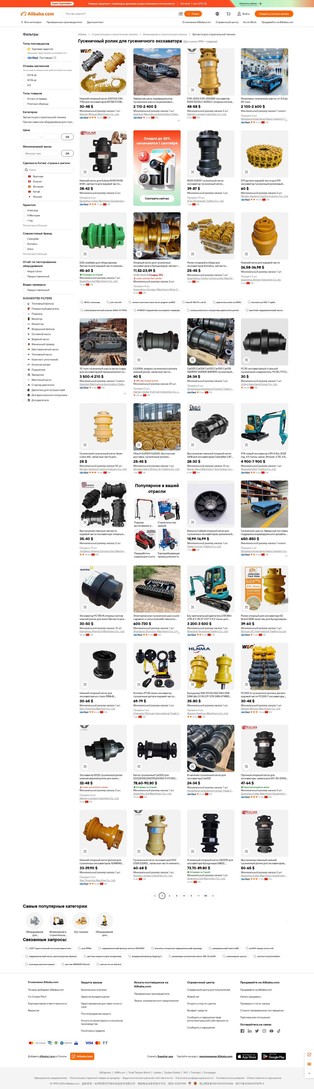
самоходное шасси (236, 956)
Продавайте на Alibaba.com (256, 989)
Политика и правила (93, 1030)
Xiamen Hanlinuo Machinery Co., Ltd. (207, 713)
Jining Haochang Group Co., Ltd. (259, 384)
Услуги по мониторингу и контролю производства (102, 1022)
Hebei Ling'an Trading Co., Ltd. (204, 546)
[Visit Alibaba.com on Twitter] (257, 1031)
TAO (185, 1072)
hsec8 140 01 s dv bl (196, 302)
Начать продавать (250, 996)
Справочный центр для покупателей (208, 989)
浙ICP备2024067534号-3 (250, 1083)
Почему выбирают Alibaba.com (46, 989)
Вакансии (33, 1010)
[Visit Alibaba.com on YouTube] (271, 1031)
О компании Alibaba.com (43, 982)
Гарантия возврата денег (95, 996)
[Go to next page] (213, 895)
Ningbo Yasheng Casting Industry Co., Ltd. (264, 196)
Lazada (157, 1072)
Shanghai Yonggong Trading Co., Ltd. (207, 631)
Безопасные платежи (93, 989)
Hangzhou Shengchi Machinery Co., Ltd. (102, 631)
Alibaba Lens (47, 1056)
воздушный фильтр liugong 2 (147, 956)
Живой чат (193, 996)
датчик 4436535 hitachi (77, 964)
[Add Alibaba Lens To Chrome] (82, 1056)
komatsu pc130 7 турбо (263, 302)
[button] (180, 14)
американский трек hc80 (225, 948)
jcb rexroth (116, 302)
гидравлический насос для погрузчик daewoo (53, 956)
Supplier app (165, 1056)
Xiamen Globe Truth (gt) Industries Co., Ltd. (157, 391)
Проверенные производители (152, 993)
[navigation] (48, 465)
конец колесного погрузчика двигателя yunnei (214, 310)
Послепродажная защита (96, 1013)
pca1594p (86, 948)
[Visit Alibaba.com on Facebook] (242, 1031)
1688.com (119, 1072)
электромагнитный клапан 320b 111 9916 (105, 310)
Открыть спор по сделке (201, 1003)
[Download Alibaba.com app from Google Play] (273, 1056)
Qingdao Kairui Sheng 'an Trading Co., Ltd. (156, 469)
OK (67, 136)
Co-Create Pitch (37, 996)
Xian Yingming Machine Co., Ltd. (97, 708)
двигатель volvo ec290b (228, 302)
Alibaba (82, 34)
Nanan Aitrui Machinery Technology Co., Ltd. (210, 469)
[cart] (229, 14)
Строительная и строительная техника (115, 34)
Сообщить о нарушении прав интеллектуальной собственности (207, 1019)
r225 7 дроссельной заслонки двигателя (50, 948)
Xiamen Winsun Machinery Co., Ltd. (99, 114)
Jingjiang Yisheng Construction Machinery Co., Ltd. (103, 551)
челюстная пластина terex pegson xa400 (153, 302)
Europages (210, 1072)
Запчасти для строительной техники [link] (213, 34)
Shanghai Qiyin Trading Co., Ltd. (258, 469)
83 (205, 895)
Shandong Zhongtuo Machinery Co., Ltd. (156, 631)
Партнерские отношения (255, 1017)
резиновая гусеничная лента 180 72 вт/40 (194, 956)
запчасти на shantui (110, 964)
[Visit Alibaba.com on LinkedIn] (249, 1031)
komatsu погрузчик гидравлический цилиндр (178, 948)
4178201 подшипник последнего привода (158, 310)
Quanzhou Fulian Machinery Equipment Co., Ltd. (103, 200)
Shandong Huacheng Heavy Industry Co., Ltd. (264, 118)
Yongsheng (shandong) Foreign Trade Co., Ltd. (210, 388)
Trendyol (196, 1072)
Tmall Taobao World (139, 1072)
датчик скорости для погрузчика (104, 956)
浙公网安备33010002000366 (216, 1083)
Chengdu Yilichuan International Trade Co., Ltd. (157, 713)
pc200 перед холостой (261, 948)
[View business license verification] (190, 1083)
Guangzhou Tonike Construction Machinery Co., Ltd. (210, 278)
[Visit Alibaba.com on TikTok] (279, 1031)
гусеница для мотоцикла (42, 964)
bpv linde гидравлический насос (266, 310)
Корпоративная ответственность (47, 1003)
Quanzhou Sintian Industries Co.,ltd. (261, 279)
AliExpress (105, 1072)
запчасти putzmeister (268, 956)
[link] (309, 1054)
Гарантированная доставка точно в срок (101, 1005)
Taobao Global (172, 1072)
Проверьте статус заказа (255, 1003)
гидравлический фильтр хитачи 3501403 (123, 948)
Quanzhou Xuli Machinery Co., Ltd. (99, 281)
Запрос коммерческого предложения (156, 1000)
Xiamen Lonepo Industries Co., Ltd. (206, 114)
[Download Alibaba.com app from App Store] (247, 1056)
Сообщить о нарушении (201, 1027)
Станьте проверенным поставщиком (262, 1010)
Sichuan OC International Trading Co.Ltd (263, 631)
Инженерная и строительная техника (165, 34)
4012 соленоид (92, 302)
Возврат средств (197, 1010)
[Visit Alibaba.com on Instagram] (264, 1031)
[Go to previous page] (155, 895)
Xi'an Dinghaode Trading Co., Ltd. (205, 200)
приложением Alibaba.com (215, 1056)
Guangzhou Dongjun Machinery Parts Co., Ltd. (157, 289)
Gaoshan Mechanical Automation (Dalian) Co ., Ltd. (157, 114)
